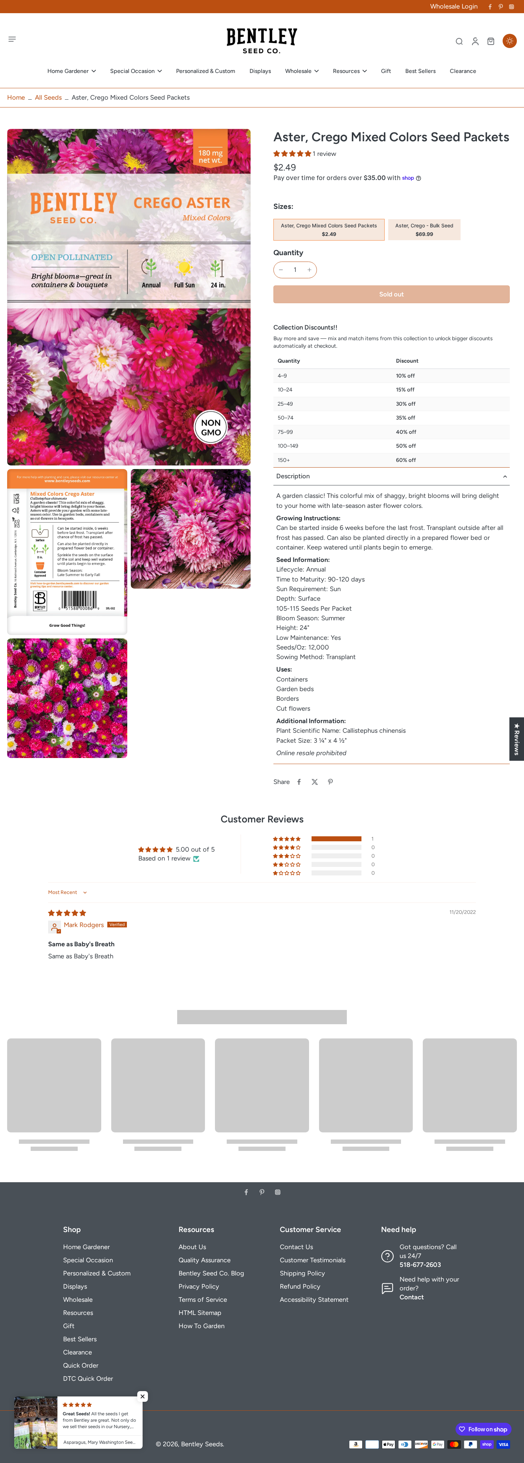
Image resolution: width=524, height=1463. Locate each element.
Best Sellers (80, 1339)
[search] (459, 41)
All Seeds (48, 97)
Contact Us (296, 1247)
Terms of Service (203, 1300)
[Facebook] (490, 6)
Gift (69, 1326)
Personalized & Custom (96, 1273)
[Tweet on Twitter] (315, 782)
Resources (78, 1313)
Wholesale (78, 1300)
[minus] (281, 269)
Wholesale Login (454, 6)
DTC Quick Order (88, 1379)
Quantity (288, 252)
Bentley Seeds (202, 1444)
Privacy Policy (199, 1286)
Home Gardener (86, 1247)
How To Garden (202, 1326)
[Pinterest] (500, 6)
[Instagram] (511, 6)
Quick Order (80, 1365)
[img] (67, 913)
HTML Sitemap (200, 1313)
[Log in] (475, 41)
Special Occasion (88, 1260)
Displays (75, 1286)
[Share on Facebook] (299, 782)
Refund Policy (300, 1286)
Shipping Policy (302, 1273)
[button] (293, 154)
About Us (192, 1247)
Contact (412, 1297)
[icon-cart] (490, 41)
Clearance (77, 1352)
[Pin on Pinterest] (330, 782)
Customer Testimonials (312, 1260)
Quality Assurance (205, 1260)
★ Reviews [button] (517, 739)
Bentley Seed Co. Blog (211, 1273)
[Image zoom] (129, 297)
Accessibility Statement (314, 1300)
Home (16, 97)
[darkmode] (510, 41)
